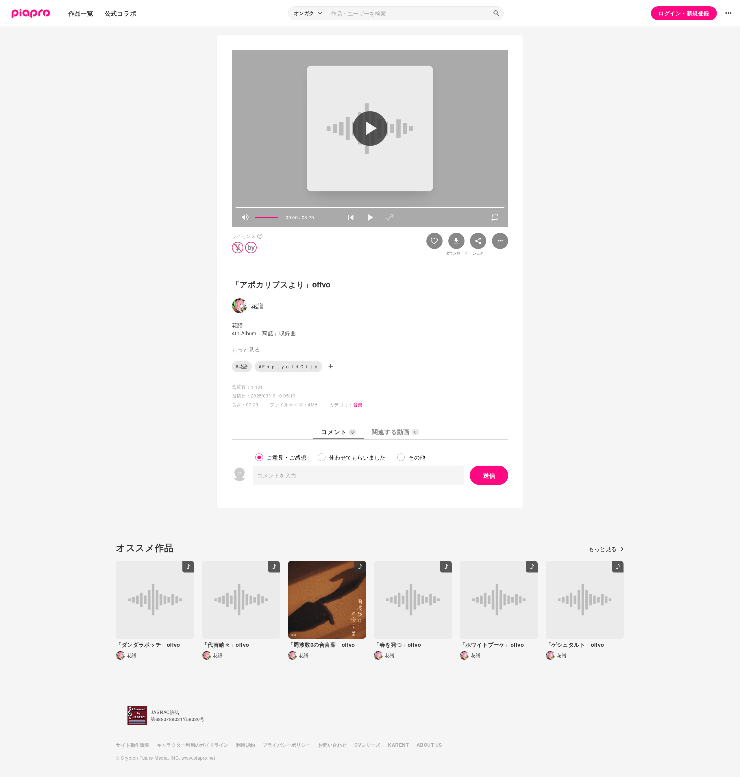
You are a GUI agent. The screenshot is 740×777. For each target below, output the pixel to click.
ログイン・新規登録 (683, 13)
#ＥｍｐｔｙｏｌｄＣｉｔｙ (289, 366)
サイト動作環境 (132, 744)
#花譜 (242, 366)
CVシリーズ (367, 744)
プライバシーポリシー (286, 744)
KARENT (398, 744)
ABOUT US (429, 744)
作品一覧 (81, 13)
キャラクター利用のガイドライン (192, 744)
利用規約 (245, 744)
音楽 (358, 404)
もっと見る (603, 549)
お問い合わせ (332, 744)
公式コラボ (120, 13)
